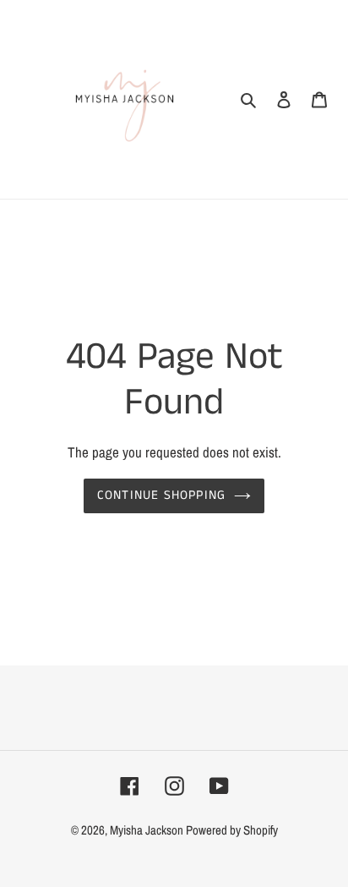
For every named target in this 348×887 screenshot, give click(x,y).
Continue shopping (161, 495)
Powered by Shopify (232, 830)
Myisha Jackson (148, 830)
